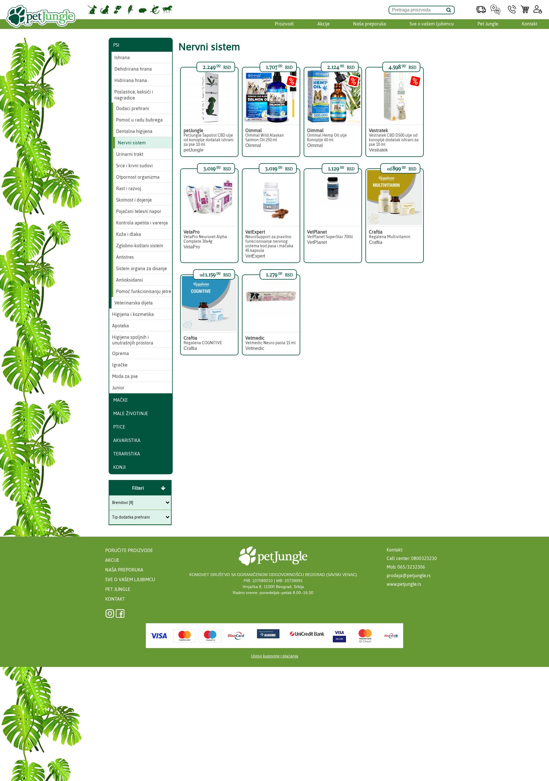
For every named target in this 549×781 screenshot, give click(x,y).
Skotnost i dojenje (134, 199)
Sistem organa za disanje (141, 268)
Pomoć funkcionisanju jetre (143, 291)
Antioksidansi (129, 279)
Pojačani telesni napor (138, 211)
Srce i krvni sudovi (134, 165)
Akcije (323, 23)
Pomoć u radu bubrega (139, 119)
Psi (116, 44)
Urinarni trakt (129, 154)
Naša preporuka (369, 23)
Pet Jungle (488, 23)
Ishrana (122, 57)
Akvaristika (126, 440)
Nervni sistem (132, 142)
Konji (119, 467)
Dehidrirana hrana (133, 68)
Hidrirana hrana (130, 80)
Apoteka (120, 325)
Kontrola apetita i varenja (142, 222)
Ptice (119, 426)
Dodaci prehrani (132, 108)
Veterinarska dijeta (133, 302)
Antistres (125, 257)
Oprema (120, 353)
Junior (118, 387)
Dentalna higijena (134, 131)
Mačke (120, 400)
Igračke (120, 364)
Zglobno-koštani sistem (139, 245)
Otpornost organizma (138, 177)
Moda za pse (125, 376)
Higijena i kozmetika (133, 314)
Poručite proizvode (129, 550)
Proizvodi (284, 23)
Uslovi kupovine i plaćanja (274, 656)
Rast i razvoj (128, 188)
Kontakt (529, 23)
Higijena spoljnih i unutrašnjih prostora (132, 340)
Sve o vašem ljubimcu (431, 23)
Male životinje (130, 413)
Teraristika (126, 453)
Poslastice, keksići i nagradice (133, 94)
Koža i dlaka (128, 234)
